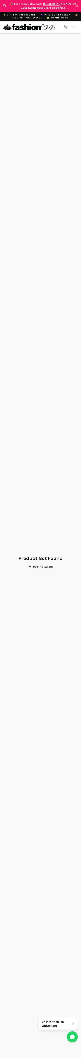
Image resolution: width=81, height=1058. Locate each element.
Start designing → (56, 8)
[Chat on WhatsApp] (72, 1036)
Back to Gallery (43, 566)
